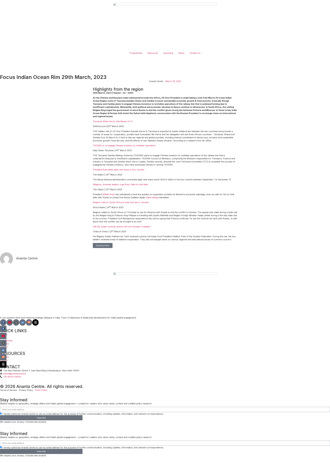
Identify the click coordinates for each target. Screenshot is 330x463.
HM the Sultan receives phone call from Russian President (121, 226)
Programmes (136, 53)
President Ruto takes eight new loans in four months (118, 169)
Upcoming (168, 53)
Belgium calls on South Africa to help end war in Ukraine (121, 202)
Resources (152, 53)
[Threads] (35, 322)
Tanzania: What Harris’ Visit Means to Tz (113, 121)
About (181, 53)
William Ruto (109, 194)
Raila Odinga (152, 197)
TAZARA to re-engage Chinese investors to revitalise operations (124, 145)
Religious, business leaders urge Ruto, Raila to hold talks (120, 184)
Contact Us (194, 53)
